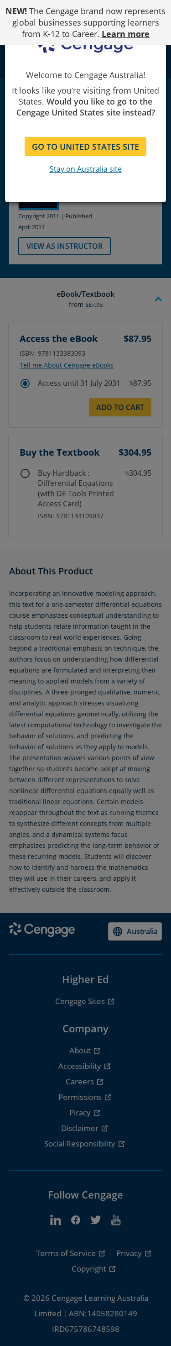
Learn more (126, 33)
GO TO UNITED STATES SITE (85, 146)
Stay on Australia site (86, 169)
